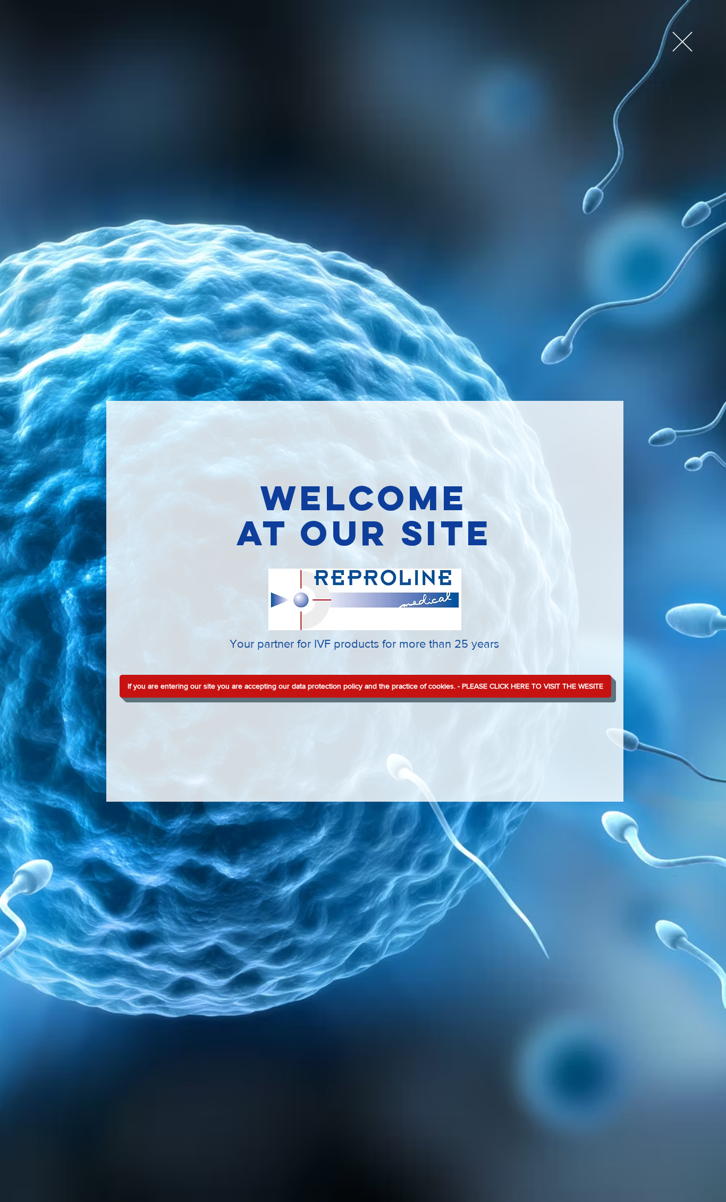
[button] (682, 41)
